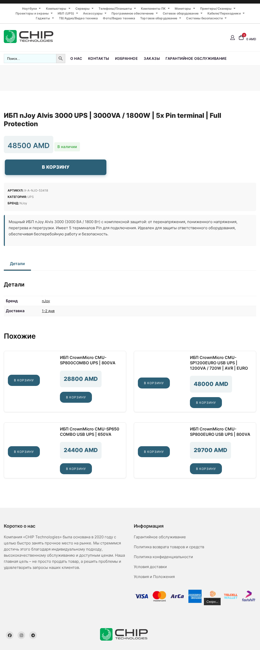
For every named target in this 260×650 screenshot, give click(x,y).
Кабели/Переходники (224, 13)
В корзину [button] (24, 380)
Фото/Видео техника (119, 18)
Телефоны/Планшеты (115, 8)
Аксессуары (93, 13)
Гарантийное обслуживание (196, 58)
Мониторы (183, 8)
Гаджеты (43, 18)
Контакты (98, 58)
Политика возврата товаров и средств (169, 546)
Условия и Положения (154, 576)
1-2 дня (48, 311)
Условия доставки (150, 566)
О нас (76, 58)
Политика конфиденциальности (163, 556)
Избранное (126, 58)
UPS (30, 197)
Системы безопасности (204, 18)
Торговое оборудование (158, 18)
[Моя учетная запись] (232, 37)
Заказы (152, 58)
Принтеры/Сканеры (216, 8)
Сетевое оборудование (181, 13)
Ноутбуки (29, 8)
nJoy (23, 203)
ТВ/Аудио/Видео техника (78, 18)
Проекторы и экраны (32, 13)
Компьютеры (56, 8)
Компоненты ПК (153, 8)
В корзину (56, 167)
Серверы (82, 8)
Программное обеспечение (132, 13)
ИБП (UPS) (66, 13)
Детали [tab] (17, 263)
